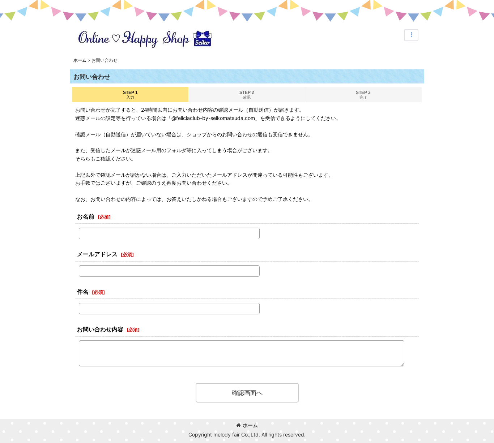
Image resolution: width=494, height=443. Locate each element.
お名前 (85, 216)
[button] (411, 35)
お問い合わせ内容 (100, 329)
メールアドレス (97, 254)
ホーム (250, 425)
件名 (83, 291)
